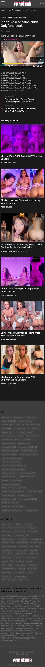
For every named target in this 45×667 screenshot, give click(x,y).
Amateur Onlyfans (9, 436)
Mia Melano (6, 384)
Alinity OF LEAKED (9, 421)
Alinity (19, 524)
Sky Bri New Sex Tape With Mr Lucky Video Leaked (20, 201)
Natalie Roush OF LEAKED (12, 480)
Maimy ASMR (22, 554)
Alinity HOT (20, 417)
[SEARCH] (42, 4)
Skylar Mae (11, 339)
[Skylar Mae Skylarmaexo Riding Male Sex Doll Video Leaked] (22, 315)
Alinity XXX (7, 428)
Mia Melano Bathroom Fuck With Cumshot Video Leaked (18, 378)
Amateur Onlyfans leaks (11, 440)
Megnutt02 (7, 557)
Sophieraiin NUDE (9, 499)
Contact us (13, 652)
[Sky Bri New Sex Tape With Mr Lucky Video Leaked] (22, 183)
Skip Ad (36, 59)
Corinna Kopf (23, 543)
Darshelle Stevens (9, 546)
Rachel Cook (21, 565)
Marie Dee (35, 554)
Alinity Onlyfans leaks (32, 425)
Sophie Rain (20, 572)
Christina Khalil (8, 543)
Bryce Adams (8, 535)
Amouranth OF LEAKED (28, 447)
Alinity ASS (7, 417)
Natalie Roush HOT (10, 477)
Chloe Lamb (6, 295)
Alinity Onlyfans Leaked (11, 425)
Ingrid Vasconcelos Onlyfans (16, 83)
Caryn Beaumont (9, 539)
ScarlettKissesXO (9, 569)
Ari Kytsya (6, 531)
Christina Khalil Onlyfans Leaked (14, 466)
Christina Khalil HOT (10, 454)
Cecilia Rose (24, 539)
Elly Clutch (24, 546)
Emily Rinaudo (8, 550)
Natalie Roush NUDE (28, 477)
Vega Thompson (21, 576)
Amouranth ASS (9, 443)
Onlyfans (20, 251)
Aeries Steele (8, 524)
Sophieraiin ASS (9, 495)
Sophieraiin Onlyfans (10, 503)
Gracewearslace (8, 251)
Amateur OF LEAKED (25, 432)
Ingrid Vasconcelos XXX (14, 90)
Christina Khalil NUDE (29, 454)
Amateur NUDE (8, 432)
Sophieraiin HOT (25, 495)
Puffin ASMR (7, 565)
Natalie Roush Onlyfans (11, 484)
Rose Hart (33, 565)
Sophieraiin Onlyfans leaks (12, 510)
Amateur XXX (29, 440)
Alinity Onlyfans (26, 421)
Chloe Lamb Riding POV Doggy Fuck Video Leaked (20, 290)
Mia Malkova (32, 557)
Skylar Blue (33, 569)
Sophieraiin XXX (32, 510)
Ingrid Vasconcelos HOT (14, 75)
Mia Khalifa (20, 557)
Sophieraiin (7, 572)
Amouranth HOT (25, 443)
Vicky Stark (24, 580)
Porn (15, 163)
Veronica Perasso (9, 580)
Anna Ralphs (20, 528)
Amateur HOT (34, 428)
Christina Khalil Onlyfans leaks (14, 469)
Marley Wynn (6, 163)
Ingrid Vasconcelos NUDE (14, 78)
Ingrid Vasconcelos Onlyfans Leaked (20, 85)
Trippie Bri (6, 576)
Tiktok (31, 572)
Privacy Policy (22, 654)
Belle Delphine (20, 531)
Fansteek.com (13, 39)
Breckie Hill (34, 531)
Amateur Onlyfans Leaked (30, 436)
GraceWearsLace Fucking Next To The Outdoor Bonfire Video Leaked (21, 245)
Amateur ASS (20, 428)
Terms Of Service (28, 652)
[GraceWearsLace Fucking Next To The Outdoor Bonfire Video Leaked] (22, 227)
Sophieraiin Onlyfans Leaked (13, 506)
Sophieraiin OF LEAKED (28, 499)
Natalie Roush (8, 561)
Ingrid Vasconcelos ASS (14, 73)
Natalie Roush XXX (35, 492)
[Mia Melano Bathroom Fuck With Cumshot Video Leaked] (22, 359)
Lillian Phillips (8, 554)
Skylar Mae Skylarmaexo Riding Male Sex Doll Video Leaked (20, 334)
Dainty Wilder (37, 543)
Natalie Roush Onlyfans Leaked (14, 488)
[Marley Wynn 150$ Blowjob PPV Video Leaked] (22, 138)
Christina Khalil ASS (29, 451)
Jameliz (34, 550)
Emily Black (36, 546)
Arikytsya (32, 528)
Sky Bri (9, 207)
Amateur (29, 524)
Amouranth (7, 528)
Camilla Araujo (22, 535)
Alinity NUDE (32, 417)
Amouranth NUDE (9, 447)
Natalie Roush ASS (28, 473)
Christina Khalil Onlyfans (11, 462)
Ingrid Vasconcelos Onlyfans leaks (19, 88)
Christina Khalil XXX (10, 473)
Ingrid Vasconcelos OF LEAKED (17, 80)
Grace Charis (22, 550)
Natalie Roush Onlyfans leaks (13, 492)
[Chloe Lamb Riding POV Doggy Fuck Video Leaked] (22, 271)
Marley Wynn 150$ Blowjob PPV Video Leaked (21, 157)
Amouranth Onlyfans (10, 451)
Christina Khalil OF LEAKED (12, 458)
